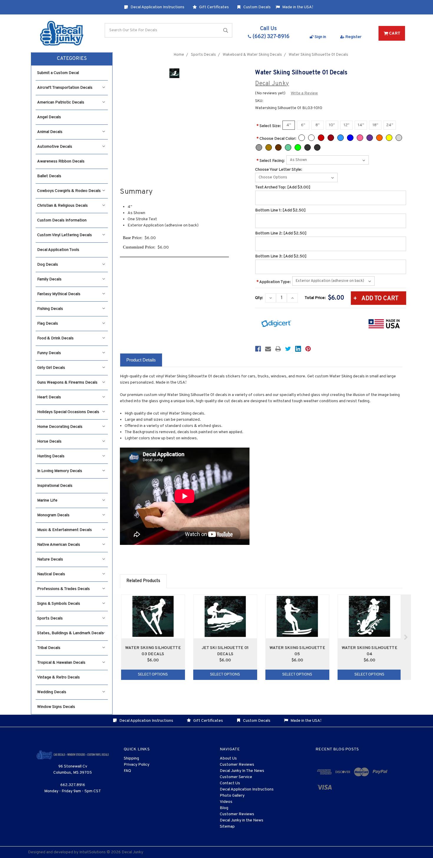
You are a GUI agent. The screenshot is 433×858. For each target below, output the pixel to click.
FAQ (127, 770)
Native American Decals (58, 544)
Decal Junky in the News (241, 820)
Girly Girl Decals (51, 367)
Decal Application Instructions (157, 7)
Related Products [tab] (143, 581)
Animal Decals (49, 131)
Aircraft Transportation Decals (64, 87)
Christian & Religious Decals (62, 205)
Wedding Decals (51, 692)
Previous (116, 637)
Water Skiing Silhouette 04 (369, 651)
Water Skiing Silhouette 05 (297, 651)
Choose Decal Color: (276, 138)
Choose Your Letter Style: (278, 169)
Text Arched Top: (282, 187)
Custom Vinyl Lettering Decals (64, 235)
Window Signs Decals (56, 706)
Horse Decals (49, 441)
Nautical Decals (51, 574)
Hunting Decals (51, 456)
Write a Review (304, 93)
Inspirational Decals (54, 485)
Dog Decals (47, 264)
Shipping (131, 758)
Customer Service (236, 777)
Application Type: (274, 282)
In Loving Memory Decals (59, 471)
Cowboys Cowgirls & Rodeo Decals (69, 190)
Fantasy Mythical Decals (58, 294)
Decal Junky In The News (242, 770)
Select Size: (269, 126)
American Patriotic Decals (60, 102)
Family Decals (49, 279)
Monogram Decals (53, 515)
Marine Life (47, 500)
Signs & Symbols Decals (58, 603)
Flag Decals (47, 323)
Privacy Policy (136, 764)
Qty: (259, 297)
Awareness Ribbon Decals (61, 161)
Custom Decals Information (62, 220)
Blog (224, 808)
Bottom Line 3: (281, 256)
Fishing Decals (50, 308)
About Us (228, 758)
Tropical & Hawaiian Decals (61, 662)
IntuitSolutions (92, 852)
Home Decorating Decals (59, 426)
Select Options (153, 674)
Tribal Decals (48, 647)
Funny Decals (49, 353)
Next (406, 637)
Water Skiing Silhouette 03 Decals (153, 651)
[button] (71, 59)
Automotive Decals (54, 146)
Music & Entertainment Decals (64, 529)
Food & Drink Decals (55, 338)
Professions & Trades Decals (63, 588)
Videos (226, 801)
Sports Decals (50, 618)
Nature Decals (50, 559)
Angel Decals (49, 117)
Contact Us (230, 783)
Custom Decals (256, 7)
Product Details (141, 359)
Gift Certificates (213, 7)
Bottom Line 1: (280, 210)
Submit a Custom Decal (58, 72)
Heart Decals (49, 397)
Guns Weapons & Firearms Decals (67, 382)
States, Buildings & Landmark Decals (70, 633)
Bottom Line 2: (281, 233)
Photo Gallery (232, 795)
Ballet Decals (49, 176)
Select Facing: (271, 160)
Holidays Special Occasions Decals (68, 412)
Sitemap (227, 826)
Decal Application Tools (58, 249)
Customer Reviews (237, 764)
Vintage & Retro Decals (58, 677)
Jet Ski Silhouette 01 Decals (225, 651)
